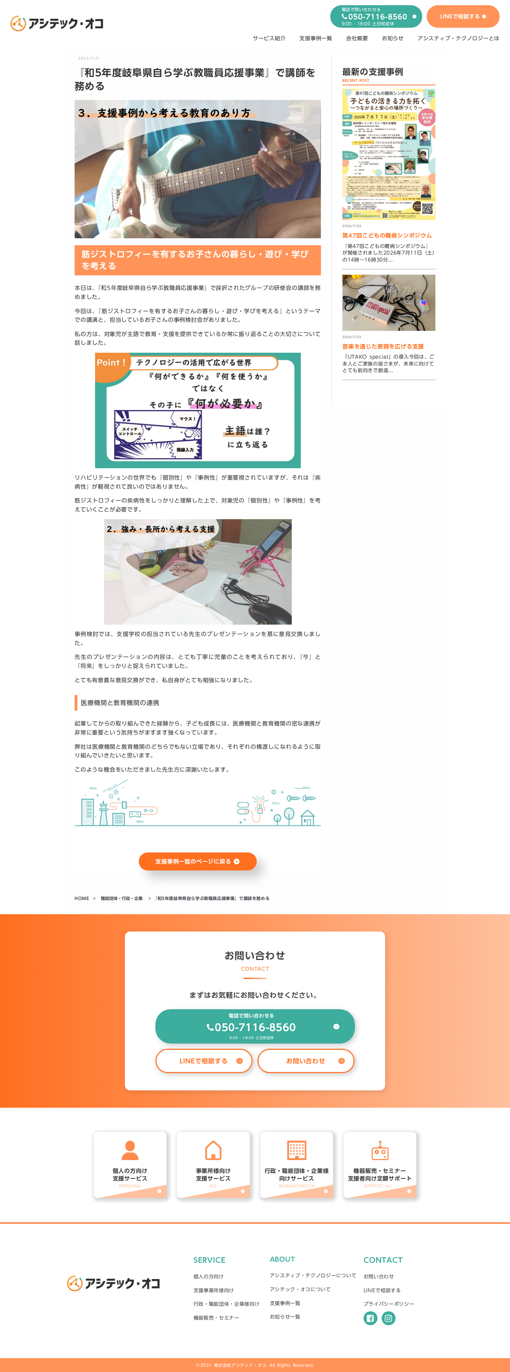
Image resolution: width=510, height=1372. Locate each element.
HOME (83, 898)
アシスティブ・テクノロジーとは (459, 38)
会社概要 (357, 38)
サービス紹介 (269, 38)
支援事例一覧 (315, 38)
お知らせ (393, 38)
